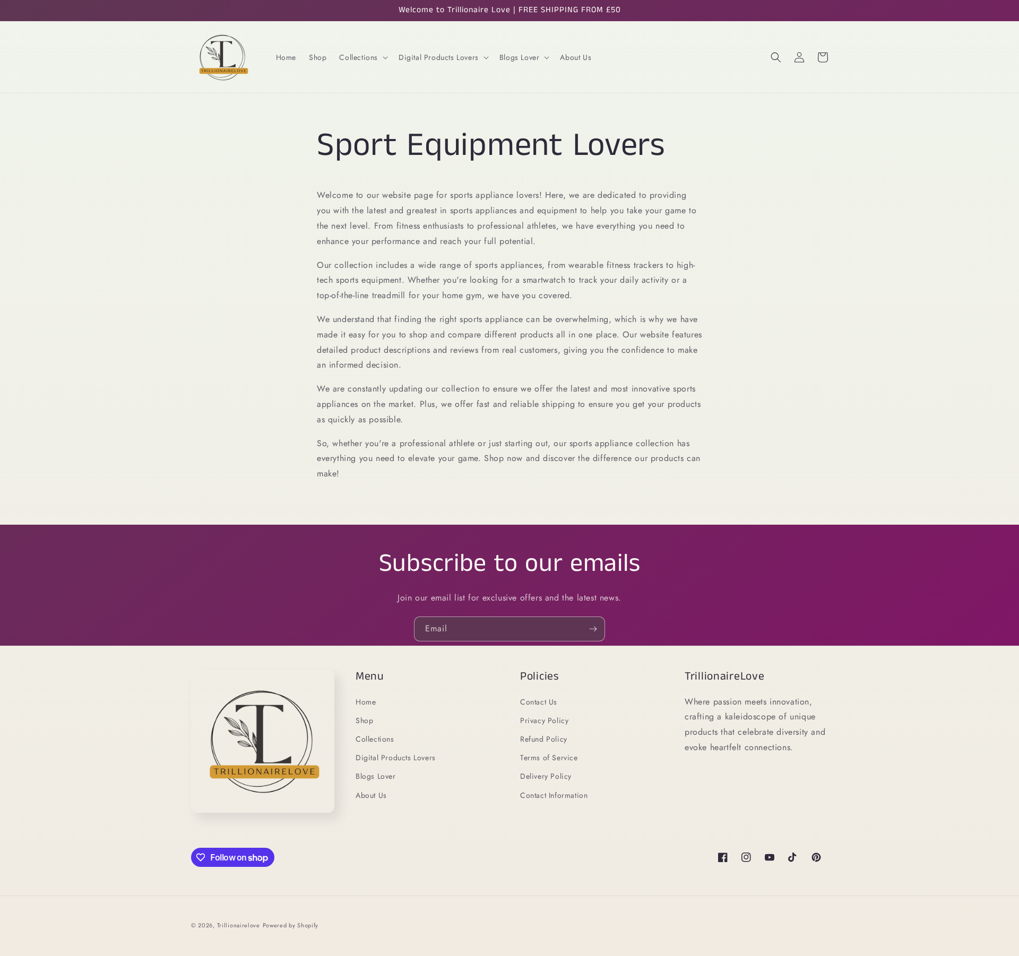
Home (366, 702)
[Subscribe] (593, 628)
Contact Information (554, 795)
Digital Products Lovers (396, 757)
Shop (364, 720)
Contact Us (538, 702)
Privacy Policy (544, 720)
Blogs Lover (376, 776)
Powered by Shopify (291, 925)
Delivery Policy (546, 776)
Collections (375, 739)
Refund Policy (543, 739)
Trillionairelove (238, 925)
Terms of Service (549, 757)
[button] (362, 57)
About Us (371, 795)
